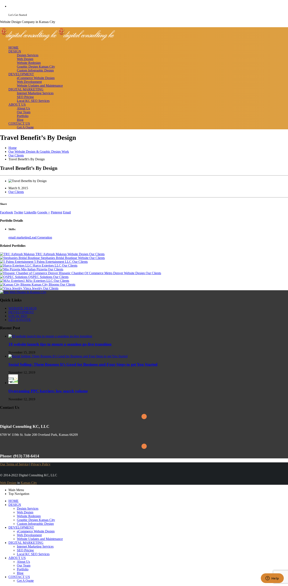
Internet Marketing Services (35, 93)
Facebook (6, 212)
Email (67, 212)
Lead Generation (41, 237)
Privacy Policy (40, 464)
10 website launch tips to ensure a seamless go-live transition (60, 344)
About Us (23, 108)
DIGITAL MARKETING (25, 89)
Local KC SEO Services (33, 101)
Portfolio (22, 116)
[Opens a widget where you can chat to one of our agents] (272, 578)
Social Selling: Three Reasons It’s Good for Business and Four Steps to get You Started (82, 364)
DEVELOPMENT (21, 74)
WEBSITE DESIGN (22, 308)
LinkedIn (30, 212)
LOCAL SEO (17, 316)
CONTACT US (19, 123)
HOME (13, 47)
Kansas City (29, 483)
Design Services (27, 55)
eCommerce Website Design (36, 78)
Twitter (18, 212)
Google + (43, 212)
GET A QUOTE (19, 319)
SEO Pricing (25, 97)
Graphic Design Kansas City (36, 66)
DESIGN (14, 51)
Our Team (23, 112)
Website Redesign (29, 63)
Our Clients (16, 192)
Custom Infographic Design (35, 70)
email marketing (19, 237)
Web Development (29, 82)
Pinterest (56, 212)
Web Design (25, 59)
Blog (20, 120)
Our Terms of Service (14, 464)
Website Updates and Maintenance (40, 85)
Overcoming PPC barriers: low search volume (48, 391)
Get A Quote (25, 127)
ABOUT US (17, 104)
